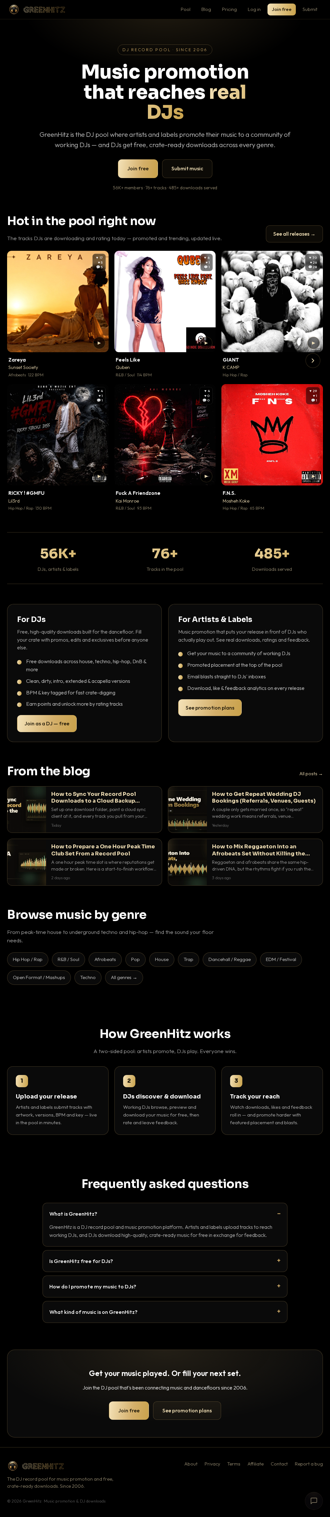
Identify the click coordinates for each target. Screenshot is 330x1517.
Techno (88, 977)
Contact (279, 1464)
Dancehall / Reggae (230, 959)
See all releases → (294, 234)
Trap (188, 959)
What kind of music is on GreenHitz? (93, 1311)
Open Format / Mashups (39, 977)
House (162, 959)
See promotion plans (210, 707)
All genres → (124, 977)
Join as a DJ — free (46, 723)
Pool (185, 9)
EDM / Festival (281, 959)
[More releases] (313, 360)
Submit (310, 9)
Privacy (212, 1464)
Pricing (229, 9)
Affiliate (256, 1464)
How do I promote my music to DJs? (92, 1286)
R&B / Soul (68, 959)
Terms (233, 1464)
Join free (282, 9)
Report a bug (309, 1464)
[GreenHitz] (37, 9)
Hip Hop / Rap (28, 959)
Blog (206, 9)
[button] (99, 343)
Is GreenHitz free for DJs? (81, 1261)
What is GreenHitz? (73, 1213)
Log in (254, 9)
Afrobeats (105, 959)
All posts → (311, 774)
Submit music (187, 168)
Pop (135, 959)
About (191, 1464)
